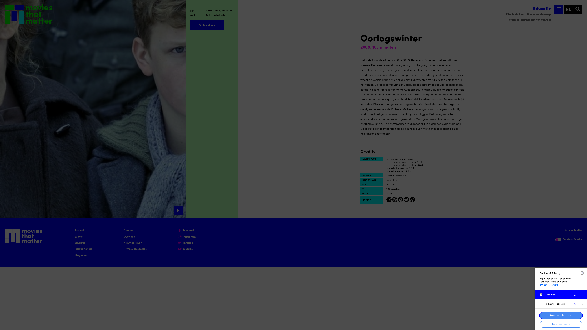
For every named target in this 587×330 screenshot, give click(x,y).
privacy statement (549, 285)
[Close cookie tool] (582, 273)
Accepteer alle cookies (561, 315)
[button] (558, 295)
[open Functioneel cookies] (582, 295)
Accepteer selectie (561, 324)
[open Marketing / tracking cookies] (582, 304)
